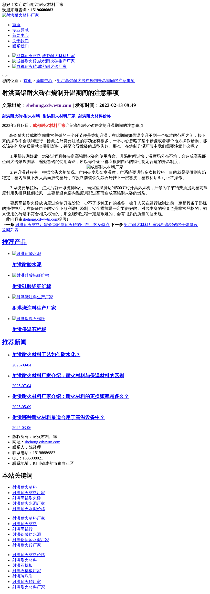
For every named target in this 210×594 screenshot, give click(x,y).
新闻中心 (20, 35)
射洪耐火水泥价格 (28, 509)
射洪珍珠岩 (22, 576)
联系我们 (20, 46)
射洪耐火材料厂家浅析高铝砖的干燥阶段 (161, 224)
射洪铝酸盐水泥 (26, 534)
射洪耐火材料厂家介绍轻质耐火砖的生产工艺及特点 (62, 224)
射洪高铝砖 (22, 529)
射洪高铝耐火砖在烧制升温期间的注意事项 (96, 80)
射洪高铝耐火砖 (26, 498)
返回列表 (10, 230)
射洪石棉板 (22, 565)
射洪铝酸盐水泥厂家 (30, 540)
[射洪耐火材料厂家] (20, 15)
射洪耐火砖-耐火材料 (21, 116)
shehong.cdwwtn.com (49, 105)
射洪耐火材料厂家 (59, 116)
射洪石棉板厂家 (26, 571)
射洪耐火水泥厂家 (28, 503)
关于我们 (20, 41)
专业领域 (20, 30)
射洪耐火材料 (24, 487)
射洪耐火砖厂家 (26, 545)
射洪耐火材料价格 (94, 116)
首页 (16, 25)
